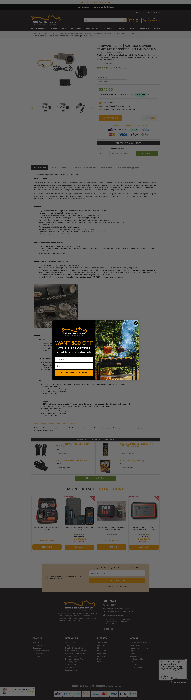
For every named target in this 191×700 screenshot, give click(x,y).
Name (57, 355)
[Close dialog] (136, 323)
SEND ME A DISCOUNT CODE (74, 373)
